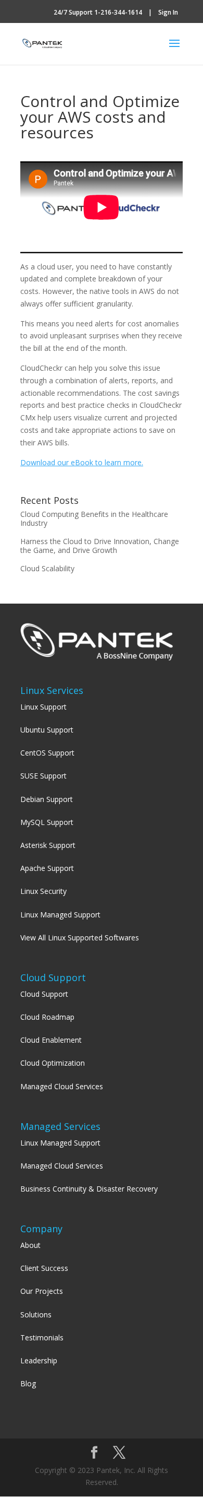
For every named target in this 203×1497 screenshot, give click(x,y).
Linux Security (43, 891)
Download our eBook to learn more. (81, 462)
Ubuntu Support (46, 730)
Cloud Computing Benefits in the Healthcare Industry (94, 518)
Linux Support (43, 707)
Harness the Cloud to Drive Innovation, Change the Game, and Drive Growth (99, 545)
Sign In (168, 12)
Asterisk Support (47, 845)
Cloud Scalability (47, 568)
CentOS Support (47, 753)
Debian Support (46, 799)
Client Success (44, 1268)
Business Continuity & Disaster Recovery (89, 1189)
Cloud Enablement (51, 1040)
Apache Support (47, 868)
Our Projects (41, 1291)
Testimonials (42, 1337)
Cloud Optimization (52, 1063)
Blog (28, 1383)
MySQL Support (46, 822)
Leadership (38, 1360)
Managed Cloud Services (61, 1086)
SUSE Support (43, 776)
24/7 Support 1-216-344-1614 (98, 12)
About (30, 1245)
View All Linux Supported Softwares (79, 937)
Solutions (36, 1314)
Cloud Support (44, 994)
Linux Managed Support (60, 915)
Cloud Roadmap (47, 1017)
